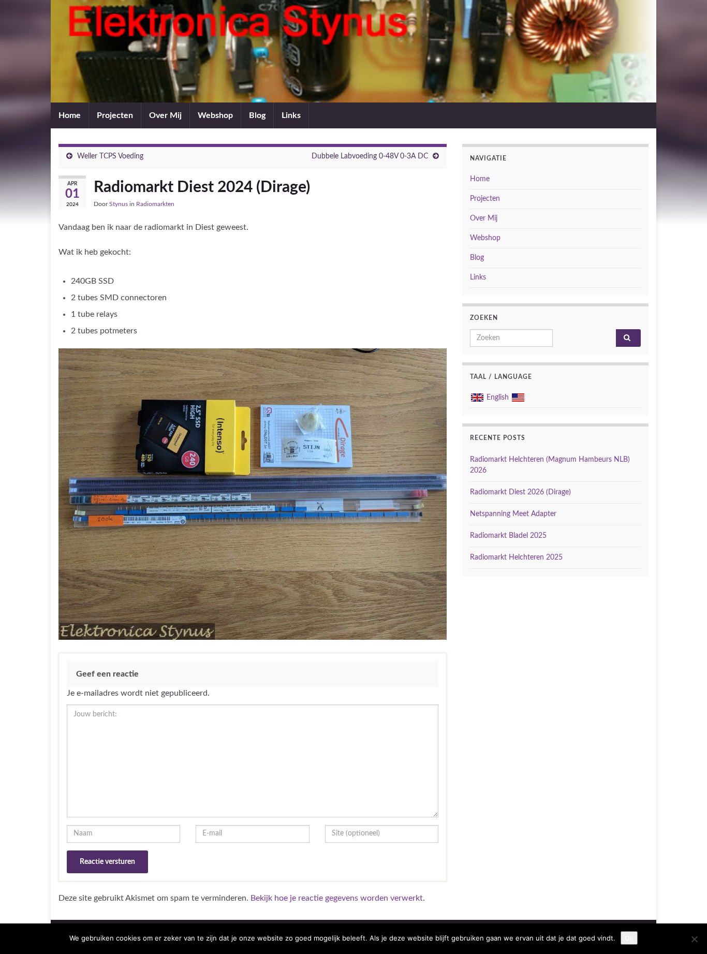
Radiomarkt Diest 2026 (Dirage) (520, 492)
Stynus (118, 204)
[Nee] (694, 939)
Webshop (215, 115)
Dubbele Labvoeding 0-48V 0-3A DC (370, 156)
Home (69, 115)
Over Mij (165, 115)
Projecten (115, 115)
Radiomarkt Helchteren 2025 (516, 557)
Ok (629, 938)
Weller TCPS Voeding (110, 156)
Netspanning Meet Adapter (513, 514)
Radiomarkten (155, 204)
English (497, 397)
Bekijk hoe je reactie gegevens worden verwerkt (337, 898)
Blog (257, 115)
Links (291, 115)
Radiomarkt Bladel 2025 (508, 535)
